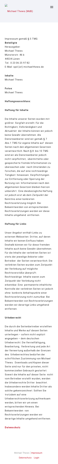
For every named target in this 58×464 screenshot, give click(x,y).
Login (36, 457)
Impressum (36, 452)
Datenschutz (25, 457)
